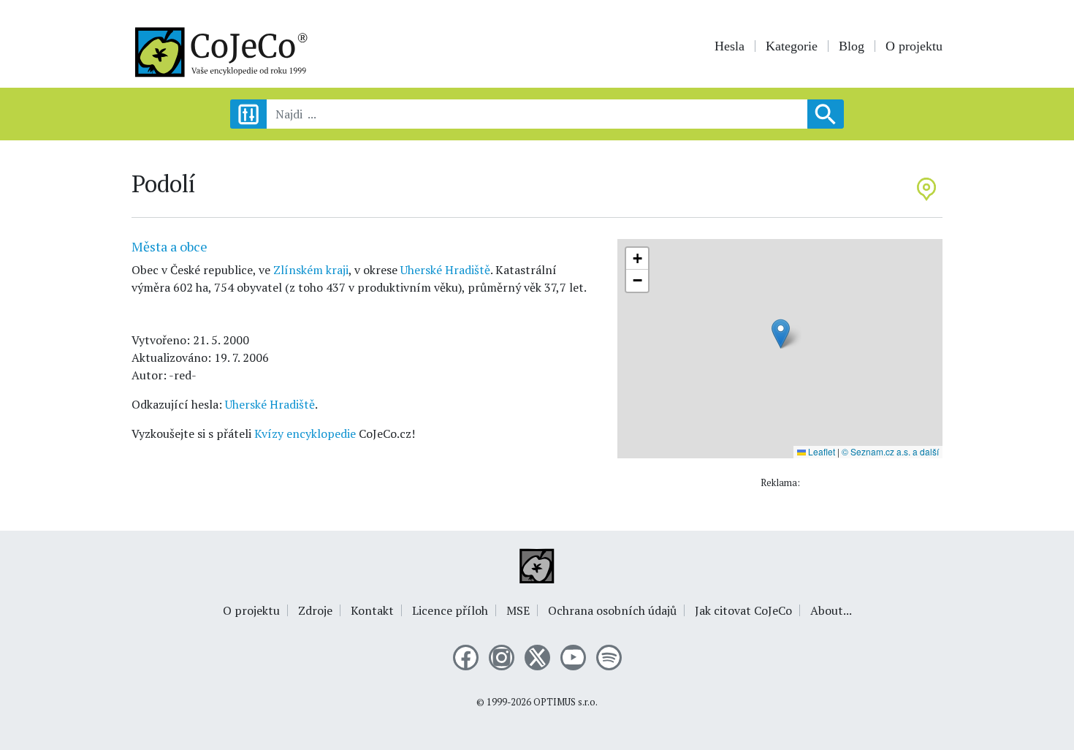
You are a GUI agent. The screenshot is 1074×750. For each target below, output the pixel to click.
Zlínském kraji (311, 270)
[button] (781, 334)
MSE (518, 610)
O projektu (914, 46)
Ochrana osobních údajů (612, 610)
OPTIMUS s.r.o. (565, 702)
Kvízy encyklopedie (305, 433)
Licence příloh (450, 610)
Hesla (729, 46)
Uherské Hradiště (445, 270)
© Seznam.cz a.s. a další (890, 451)
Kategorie (792, 46)
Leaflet (820, 451)
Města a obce (169, 246)
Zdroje (315, 610)
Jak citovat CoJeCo (743, 610)
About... (831, 610)
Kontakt (372, 610)
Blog (851, 46)
